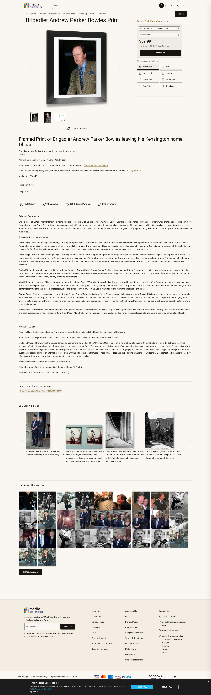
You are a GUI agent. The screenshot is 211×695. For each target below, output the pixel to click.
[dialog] (105, 687)
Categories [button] (31, 13)
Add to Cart (160, 53)
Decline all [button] (167, 687)
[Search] (161, 5)
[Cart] (178, 5)
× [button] (208, 682)
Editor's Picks (69, 13)
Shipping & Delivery (134, 632)
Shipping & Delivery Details (96, 165)
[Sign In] (184, 5)
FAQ (127, 616)
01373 (59, 391)
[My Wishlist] (172, 5)
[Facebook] (168, 678)
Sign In (181, 14)
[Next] (121, 67)
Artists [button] (43, 13)
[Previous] (31, 67)
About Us (96, 611)
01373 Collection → (31, 572)
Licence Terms (132, 643)
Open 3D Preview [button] (79, 128)
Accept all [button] (142, 687)
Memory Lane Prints (33, 391)
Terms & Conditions (134, 638)
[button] (78, 691)
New (92, 13)
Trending (83, 13)
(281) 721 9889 (169, 616)
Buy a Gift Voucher (100, 649)
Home (22, 391)
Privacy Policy (131, 622)
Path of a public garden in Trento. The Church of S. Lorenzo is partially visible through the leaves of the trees (163, 454)
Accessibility (131, 611)
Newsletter (130, 654)
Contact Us (164, 611)
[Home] (35, 5)
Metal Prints (130, 649)
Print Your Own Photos (102, 643)
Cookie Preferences (134, 660)
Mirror (44, 391)
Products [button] (102, 13)
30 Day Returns (134, 170)
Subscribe (67, 626)
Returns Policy (131, 627)
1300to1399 (51, 391)
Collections (54, 13)
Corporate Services (100, 638)
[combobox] (105, 5)
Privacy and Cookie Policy (44, 689)
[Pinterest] (175, 678)
